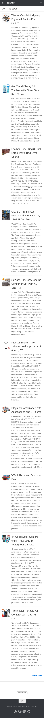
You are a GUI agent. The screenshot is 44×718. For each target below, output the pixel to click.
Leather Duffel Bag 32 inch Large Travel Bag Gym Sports (26, 153)
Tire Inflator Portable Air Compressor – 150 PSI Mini (24, 614)
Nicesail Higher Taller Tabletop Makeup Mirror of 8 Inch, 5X (26, 346)
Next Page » (37, 675)
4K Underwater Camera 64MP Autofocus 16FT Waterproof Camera (24, 540)
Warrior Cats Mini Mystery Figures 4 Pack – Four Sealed (26, 19)
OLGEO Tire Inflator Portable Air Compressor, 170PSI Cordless (25, 215)
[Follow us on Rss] (15, 711)
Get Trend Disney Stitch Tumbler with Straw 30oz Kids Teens (25, 90)
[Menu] (41, 3)
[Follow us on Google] (20, 711)
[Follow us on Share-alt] (28, 711)
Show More (22, 693)
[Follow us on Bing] (24, 711)
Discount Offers (8, 3)
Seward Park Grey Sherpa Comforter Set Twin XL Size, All (26, 283)
